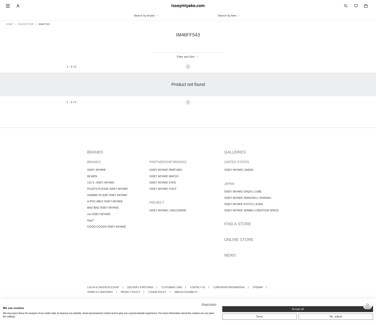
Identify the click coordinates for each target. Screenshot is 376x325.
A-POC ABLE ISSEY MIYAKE (105, 201)
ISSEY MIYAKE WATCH (163, 176)
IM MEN (92, 176)
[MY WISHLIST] (356, 6)
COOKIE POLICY (157, 292)
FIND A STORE (237, 224)
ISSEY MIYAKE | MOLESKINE (167, 210)
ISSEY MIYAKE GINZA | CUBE (243, 191)
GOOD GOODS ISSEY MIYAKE (106, 226)
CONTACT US (197, 287)
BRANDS (95, 152)
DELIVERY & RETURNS (140, 287)
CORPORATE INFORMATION (229, 287)
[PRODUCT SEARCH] (346, 6)
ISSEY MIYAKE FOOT (163, 188)
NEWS (230, 255)
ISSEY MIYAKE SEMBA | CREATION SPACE (251, 210)
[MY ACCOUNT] (18, 6)
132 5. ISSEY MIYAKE (100, 182)
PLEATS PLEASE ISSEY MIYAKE (107, 188)
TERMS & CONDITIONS (100, 292)
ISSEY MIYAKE (96, 169)
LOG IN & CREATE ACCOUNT (103, 287)
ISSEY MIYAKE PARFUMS (165, 169)
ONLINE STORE (238, 239)
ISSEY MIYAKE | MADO (238, 169)
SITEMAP (258, 287)
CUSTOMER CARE (171, 287)
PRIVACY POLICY (130, 292)
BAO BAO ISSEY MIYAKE (103, 207)
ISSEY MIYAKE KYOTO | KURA (243, 204)
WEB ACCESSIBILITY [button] (186, 292)
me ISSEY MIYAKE (98, 214)
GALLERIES (235, 152)
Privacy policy (209, 304)
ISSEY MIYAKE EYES (162, 182)
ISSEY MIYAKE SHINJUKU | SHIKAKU (247, 197)
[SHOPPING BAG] (366, 6)
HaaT (90, 220)
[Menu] (8, 6)
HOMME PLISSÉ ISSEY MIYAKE (107, 195)
